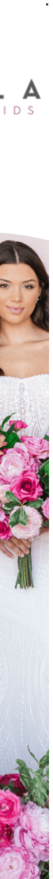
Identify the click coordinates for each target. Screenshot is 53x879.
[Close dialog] (47, 4)
